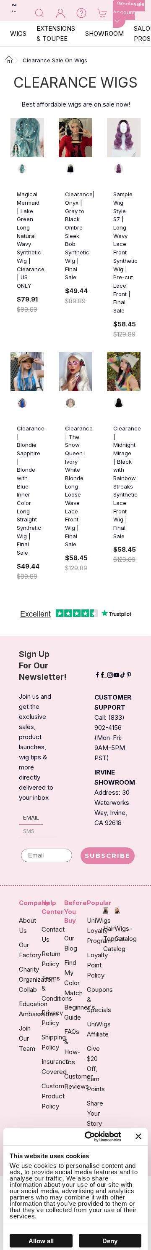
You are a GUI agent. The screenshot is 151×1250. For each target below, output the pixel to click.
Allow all (41, 1241)
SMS (28, 831)
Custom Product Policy (53, 1096)
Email (31, 817)
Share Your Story (95, 1113)
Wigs (18, 33)
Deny (109, 1241)
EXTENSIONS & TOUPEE (55, 33)
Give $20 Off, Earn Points (96, 1068)
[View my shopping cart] (102, 13)
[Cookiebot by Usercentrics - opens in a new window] (89, 1136)
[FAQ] (81, 13)
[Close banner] (138, 1136)
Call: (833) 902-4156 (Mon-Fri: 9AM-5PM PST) (109, 737)
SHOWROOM (104, 33)
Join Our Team (27, 1038)
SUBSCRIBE (107, 856)
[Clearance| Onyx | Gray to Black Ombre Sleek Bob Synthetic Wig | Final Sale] (75, 137)
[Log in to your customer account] (60, 13)
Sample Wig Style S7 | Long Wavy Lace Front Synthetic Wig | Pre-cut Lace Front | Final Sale (125, 252)
